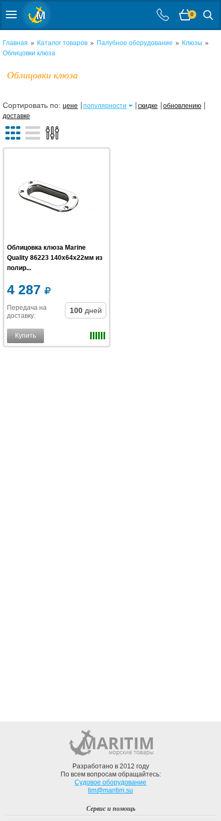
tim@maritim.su (110, 790)
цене (70, 106)
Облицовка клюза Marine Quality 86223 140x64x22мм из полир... (54, 258)
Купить (25, 335)
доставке (16, 116)
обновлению (182, 106)
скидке (148, 106)
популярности (105, 106)
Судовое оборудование (110, 782)
